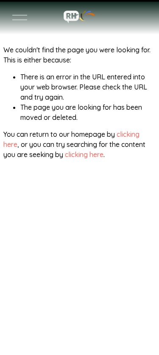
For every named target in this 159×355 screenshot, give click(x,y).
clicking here (84, 154)
